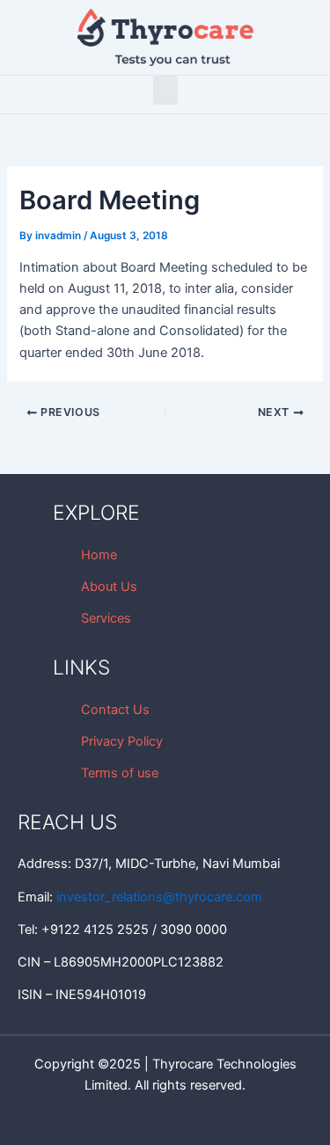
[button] (165, 90)
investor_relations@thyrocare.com (159, 897)
